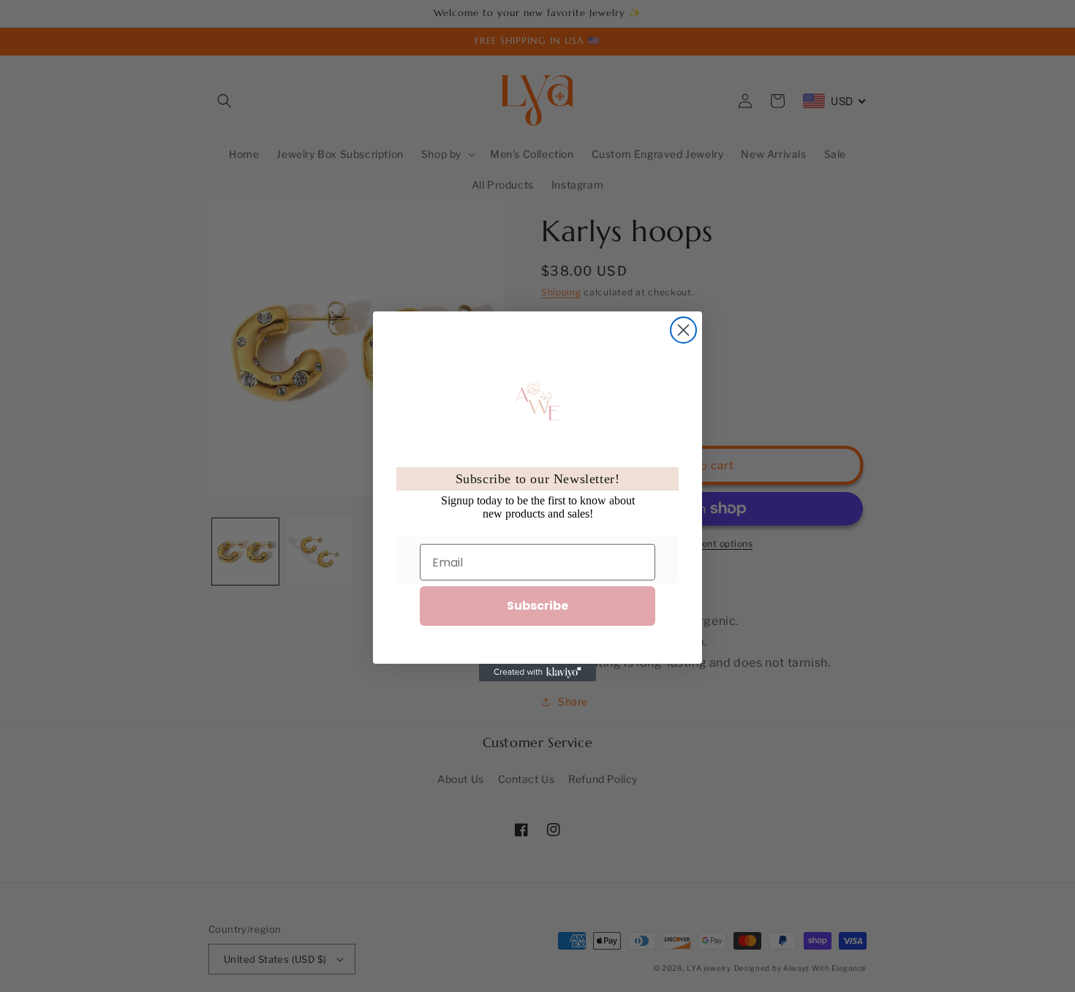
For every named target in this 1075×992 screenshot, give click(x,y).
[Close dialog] (683, 330)
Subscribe (537, 605)
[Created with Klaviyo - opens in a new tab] (537, 672)
